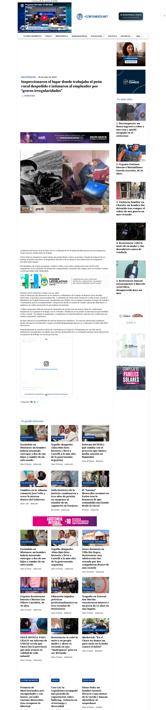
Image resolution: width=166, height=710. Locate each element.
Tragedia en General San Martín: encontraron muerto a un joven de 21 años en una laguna (95, 603)
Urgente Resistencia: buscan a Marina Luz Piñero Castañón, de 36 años (32, 601)
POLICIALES (96, 36)
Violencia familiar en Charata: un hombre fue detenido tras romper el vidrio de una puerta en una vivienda (130, 208)
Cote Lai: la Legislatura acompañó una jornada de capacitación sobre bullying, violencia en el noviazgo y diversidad (64, 697)
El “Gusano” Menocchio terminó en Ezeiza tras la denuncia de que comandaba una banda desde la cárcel (95, 498)
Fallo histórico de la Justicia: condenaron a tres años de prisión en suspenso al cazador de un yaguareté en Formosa (64, 498)
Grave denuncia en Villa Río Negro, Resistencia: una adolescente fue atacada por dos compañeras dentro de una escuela (95, 558)
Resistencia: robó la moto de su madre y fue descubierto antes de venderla (130, 247)
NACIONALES (28, 77)
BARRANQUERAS (79, 36)
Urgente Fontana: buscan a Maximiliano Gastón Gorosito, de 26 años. (129, 169)
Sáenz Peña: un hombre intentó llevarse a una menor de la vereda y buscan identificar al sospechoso (95, 695)
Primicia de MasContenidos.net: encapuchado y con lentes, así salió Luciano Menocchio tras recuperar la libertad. (32, 697)
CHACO (48, 36)
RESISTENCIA (62, 36)
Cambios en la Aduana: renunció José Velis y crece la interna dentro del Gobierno (33, 495)
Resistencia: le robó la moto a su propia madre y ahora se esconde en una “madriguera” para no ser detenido (64, 645)
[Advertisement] (64, 55)
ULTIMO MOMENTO (32, 36)
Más (138, 36)
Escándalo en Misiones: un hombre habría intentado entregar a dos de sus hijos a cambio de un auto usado (33, 452)
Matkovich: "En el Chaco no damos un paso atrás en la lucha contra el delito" (95, 642)
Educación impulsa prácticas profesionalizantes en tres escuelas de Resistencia (64, 603)
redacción (29, 96)
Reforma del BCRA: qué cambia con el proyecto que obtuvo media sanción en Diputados (94, 451)
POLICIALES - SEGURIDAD (94, 542)
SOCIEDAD (125, 36)
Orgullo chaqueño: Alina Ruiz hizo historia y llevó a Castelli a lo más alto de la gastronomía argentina (63, 452)
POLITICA (112, 36)
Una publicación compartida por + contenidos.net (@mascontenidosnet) (46, 394)
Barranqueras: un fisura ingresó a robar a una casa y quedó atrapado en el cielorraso (130, 130)
